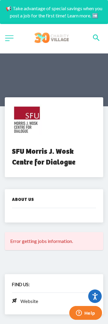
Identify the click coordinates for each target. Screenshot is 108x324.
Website (29, 301)
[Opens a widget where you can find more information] (85, 313)
